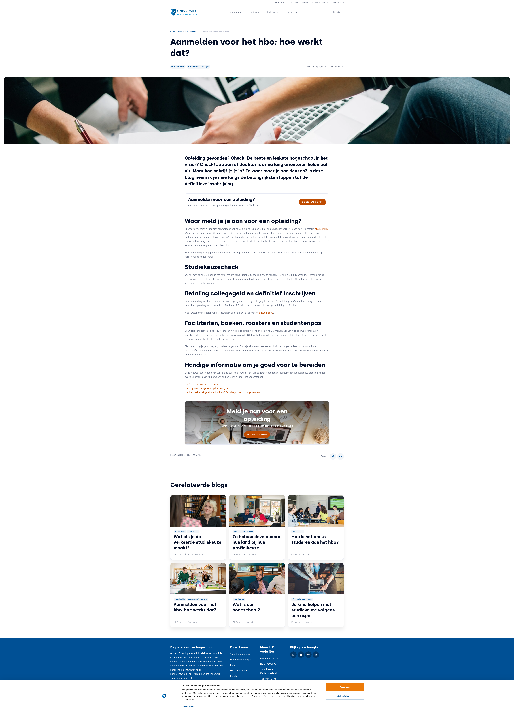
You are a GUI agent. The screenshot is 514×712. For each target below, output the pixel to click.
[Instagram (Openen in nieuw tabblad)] (293, 654)
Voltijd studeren (191, 32)
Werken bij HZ (282, 2)
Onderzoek (272, 12)
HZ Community (268, 664)
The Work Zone (268, 679)
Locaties (234, 676)
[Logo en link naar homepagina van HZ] (183, 12)
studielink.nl (321, 229)
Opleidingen (234, 12)
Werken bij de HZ (239, 671)
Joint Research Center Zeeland (268, 671)
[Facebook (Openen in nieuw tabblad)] (301, 654)
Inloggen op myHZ (321, 2)
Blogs (180, 32)
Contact (305, 2)
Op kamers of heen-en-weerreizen (207, 384)
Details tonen (188, 707)
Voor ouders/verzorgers (199, 67)
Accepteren (345, 687)
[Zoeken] (334, 12)
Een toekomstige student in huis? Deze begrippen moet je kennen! (224, 392)
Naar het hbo (178, 67)
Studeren (254, 12)
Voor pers (294, 2)
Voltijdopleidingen (240, 654)
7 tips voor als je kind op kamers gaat (209, 388)
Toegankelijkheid (338, 2)
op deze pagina (265, 313)
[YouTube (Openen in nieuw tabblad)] (308, 654)
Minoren (234, 665)
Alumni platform (269, 658)
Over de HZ (292, 12)
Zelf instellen (343, 696)
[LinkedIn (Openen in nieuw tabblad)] (316, 654)
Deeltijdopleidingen (240, 660)
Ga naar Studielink (312, 202)
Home (172, 32)
